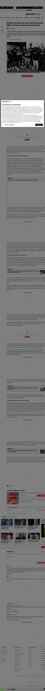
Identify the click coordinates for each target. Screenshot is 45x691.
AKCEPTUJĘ (39, 124)
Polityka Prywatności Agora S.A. (16, 122)
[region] (22, 113)
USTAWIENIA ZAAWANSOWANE (9, 124)
